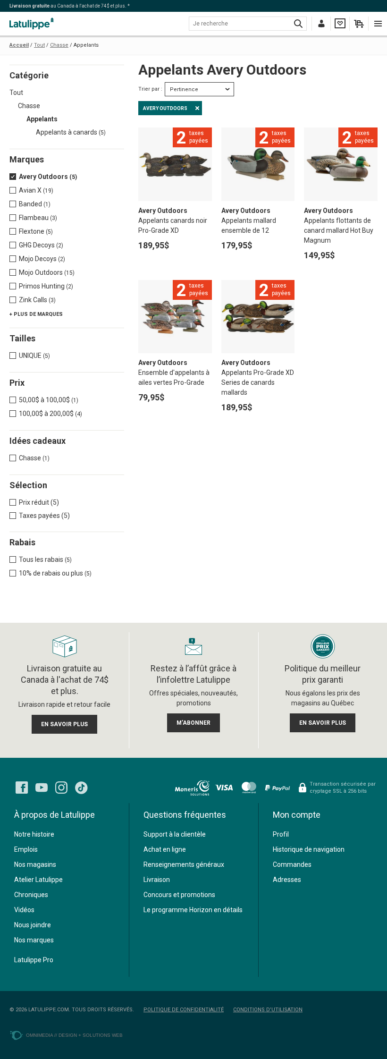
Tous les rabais (45, 559)
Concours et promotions (179, 894)
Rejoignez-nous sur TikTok (81, 787)
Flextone (36, 231)
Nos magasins (35, 864)
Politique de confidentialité (183, 1010)
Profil (281, 834)
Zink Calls (37, 300)
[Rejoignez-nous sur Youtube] (41, 787)
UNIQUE (34, 355)
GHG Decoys (41, 245)
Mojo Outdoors (47, 272)
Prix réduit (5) (39, 502)
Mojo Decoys (42, 259)
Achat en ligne (164, 849)
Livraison (156, 879)
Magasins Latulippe (33, 23)
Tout (16, 92)
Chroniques (31, 894)
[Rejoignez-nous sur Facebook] (21, 787)
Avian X (36, 190)
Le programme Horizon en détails (193, 910)
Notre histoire (34, 834)
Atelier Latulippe (38, 879)
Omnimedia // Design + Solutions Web (74, 1035)
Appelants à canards (71, 132)
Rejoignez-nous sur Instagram (61, 787)
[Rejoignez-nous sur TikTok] (81, 787)
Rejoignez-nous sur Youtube (41, 787)
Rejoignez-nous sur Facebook (21, 787)
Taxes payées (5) (44, 515)
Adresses (287, 879)
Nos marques (34, 940)
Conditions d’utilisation (268, 1010)
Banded (34, 204)
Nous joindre (32, 925)
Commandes (292, 864)
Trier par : (150, 89)
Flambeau (38, 217)
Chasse (29, 106)
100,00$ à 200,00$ (50, 413)
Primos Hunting (46, 286)
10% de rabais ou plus (55, 573)
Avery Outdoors (48, 176)
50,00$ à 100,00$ (48, 400)
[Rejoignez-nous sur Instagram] (61, 787)
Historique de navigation (309, 849)
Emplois (26, 849)
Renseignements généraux (183, 864)
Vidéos (24, 910)
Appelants (42, 119)
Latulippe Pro (33, 960)
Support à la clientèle (174, 834)
